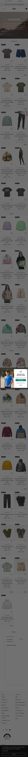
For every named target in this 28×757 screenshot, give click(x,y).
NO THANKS (20, 385)
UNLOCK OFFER (20, 380)
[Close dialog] (26, 369)
